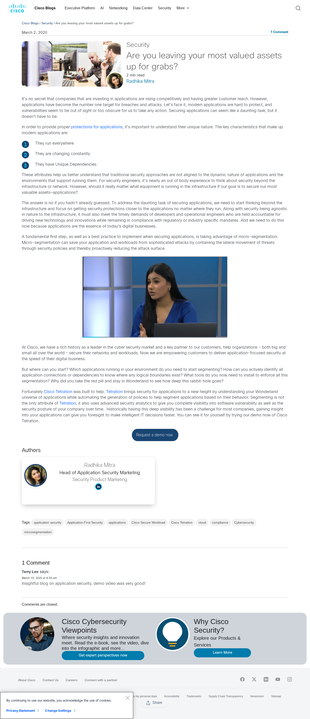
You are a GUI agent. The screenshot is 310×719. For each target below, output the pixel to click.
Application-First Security (85, 522)
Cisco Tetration (58, 392)
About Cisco (26, 680)
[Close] (127, 697)
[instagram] (289, 679)
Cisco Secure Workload (148, 522)
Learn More (222, 652)
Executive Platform (80, 8)
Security (164, 8)
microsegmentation (38, 532)
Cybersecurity (244, 522)
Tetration (114, 392)
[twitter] (254, 679)
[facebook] (242, 679)
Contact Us (51, 680)
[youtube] (278, 679)
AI (102, 8)
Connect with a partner (101, 680)
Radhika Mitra (140, 81)
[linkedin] (266, 679)
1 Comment (279, 32)
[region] (66, 705)
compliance (220, 522)
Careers (71, 680)
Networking (118, 8)
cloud (202, 522)
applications (117, 522)
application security (47, 522)
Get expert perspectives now (103, 655)
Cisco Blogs (45, 8)
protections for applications (97, 127)
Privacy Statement (20, 710)
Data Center (143, 8)
